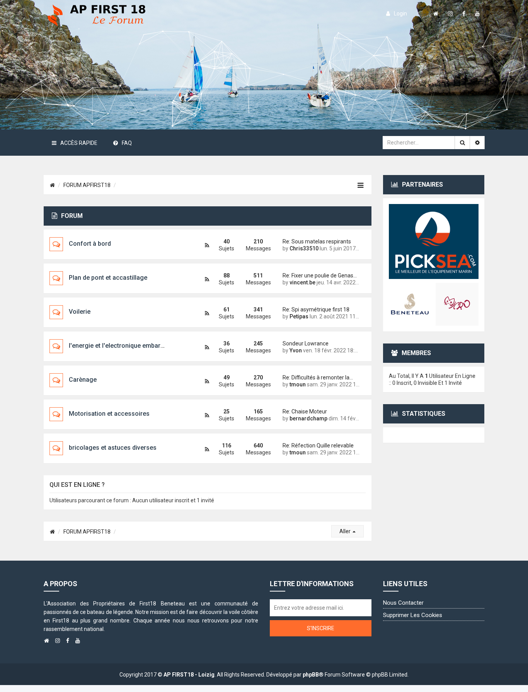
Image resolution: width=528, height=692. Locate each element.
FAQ (127, 143)
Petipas (299, 316)
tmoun (298, 384)
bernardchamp (308, 418)
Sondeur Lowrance (306, 343)
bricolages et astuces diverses (113, 447)
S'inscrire (320, 628)
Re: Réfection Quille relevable (318, 445)
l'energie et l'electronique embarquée (121, 345)
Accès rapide (78, 143)
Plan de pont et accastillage (108, 277)
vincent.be (302, 282)
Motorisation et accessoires (109, 413)
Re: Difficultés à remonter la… (318, 377)
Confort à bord (90, 243)
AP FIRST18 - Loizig (189, 675)
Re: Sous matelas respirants (317, 241)
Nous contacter (403, 602)
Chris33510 (304, 248)
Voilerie (79, 311)
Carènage (83, 379)
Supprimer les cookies (412, 615)
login (400, 13)
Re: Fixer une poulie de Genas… (320, 275)
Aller (345, 531)
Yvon (296, 350)
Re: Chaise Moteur (305, 411)
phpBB (311, 675)
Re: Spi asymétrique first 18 (316, 309)
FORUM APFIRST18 (87, 185)
